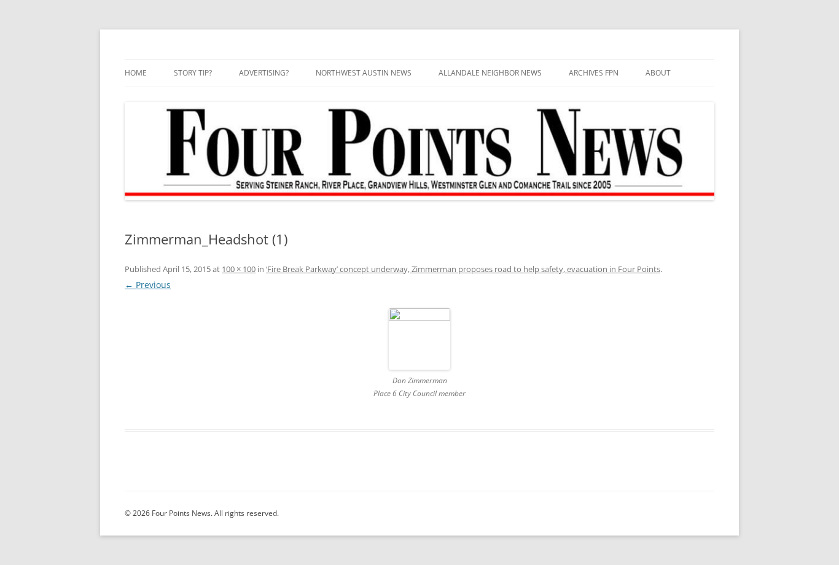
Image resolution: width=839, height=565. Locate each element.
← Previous (148, 284)
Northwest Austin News (364, 73)
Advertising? (264, 73)
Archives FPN (594, 73)
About (658, 73)
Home (136, 73)
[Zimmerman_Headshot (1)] (419, 339)
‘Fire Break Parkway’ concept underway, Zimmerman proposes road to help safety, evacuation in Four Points (463, 269)
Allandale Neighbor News (490, 73)
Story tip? (193, 73)
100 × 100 (239, 269)
